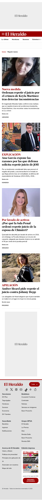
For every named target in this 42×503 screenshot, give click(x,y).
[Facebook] (6, 389)
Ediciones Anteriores (30, 480)
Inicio (4, 52)
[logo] (14, 384)
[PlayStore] (30, 389)
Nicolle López (6, 302)
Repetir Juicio (13, 52)
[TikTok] (25, 389)
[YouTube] (21, 389)
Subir (33, 384)
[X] (11, 389)
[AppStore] (35, 389)
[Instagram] (16, 389)
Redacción (5, 114)
